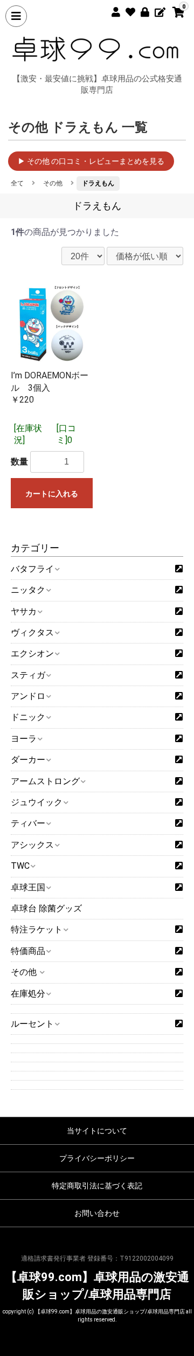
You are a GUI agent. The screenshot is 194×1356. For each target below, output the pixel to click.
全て (17, 183)
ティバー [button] (28, 823)
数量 (19, 461)
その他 (53, 183)
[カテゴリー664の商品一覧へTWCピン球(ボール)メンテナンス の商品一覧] (179, 866)
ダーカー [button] (28, 760)
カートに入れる (51, 493)
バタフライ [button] (32, 569)
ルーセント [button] (32, 1024)
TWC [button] (20, 866)
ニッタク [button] (28, 590)
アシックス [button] (32, 845)
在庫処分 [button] (28, 993)
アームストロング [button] (45, 781)
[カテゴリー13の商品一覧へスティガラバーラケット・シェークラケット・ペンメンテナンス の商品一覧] (179, 675)
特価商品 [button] (28, 951)
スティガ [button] (28, 675)
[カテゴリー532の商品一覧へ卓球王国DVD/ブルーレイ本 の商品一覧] (179, 888)
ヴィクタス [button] (32, 632)
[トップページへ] (97, 49)
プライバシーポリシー (97, 1158)
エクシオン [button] (32, 653)
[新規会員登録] (112, 10)
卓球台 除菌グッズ (46, 908)
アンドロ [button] (28, 696)
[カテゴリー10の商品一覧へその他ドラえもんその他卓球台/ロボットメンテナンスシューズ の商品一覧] (179, 972)
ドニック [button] (28, 717)
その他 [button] (25, 972)
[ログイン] (141, 10)
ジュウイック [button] (37, 802)
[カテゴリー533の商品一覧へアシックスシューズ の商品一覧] (179, 845)
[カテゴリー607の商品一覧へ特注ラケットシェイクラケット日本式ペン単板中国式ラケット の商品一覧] (179, 930)
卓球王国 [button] (28, 887)
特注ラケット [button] (37, 929)
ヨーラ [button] (24, 739)
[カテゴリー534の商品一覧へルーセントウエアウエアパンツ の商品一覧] (179, 1024)
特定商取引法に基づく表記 (97, 1185)
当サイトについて (97, 1130)
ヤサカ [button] (24, 611)
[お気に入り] (126, 10)
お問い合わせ (97, 1213)
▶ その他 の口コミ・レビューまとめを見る (91, 161)
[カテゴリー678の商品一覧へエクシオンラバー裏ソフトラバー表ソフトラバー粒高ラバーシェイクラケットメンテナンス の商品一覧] (179, 654)
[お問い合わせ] (155, 10)
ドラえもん (98, 183)
